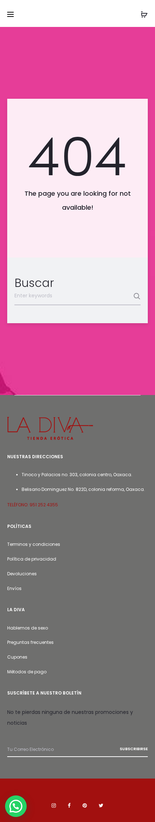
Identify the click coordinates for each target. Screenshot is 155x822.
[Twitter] (101, 805)
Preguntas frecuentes (30, 642)
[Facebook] (69, 805)
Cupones (17, 657)
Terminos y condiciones (33, 544)
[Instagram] (54, 805)
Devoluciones (22, 574)
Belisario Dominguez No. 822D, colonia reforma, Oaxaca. (83, 489)
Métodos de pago (26, 672)
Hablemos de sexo (27, 628)
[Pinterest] (85, 805)
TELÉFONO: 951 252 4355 (32, 505)
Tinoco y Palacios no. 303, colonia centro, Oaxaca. (77, 475)
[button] (16, 806)
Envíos (14, 588)
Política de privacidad (31, 559)
